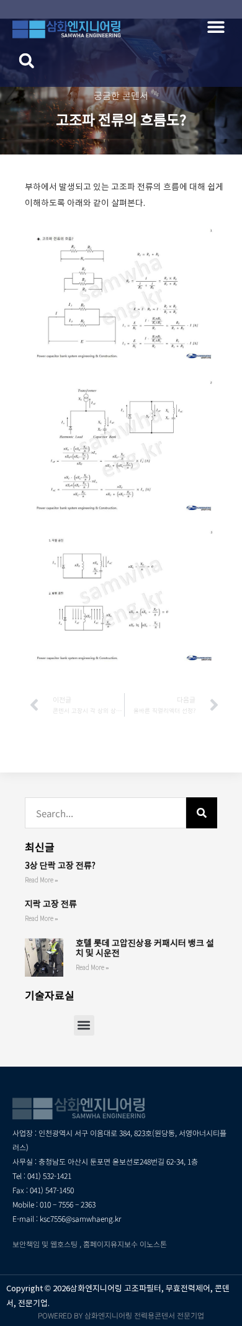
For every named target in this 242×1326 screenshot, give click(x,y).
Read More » (41, 880)
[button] (216, 26)
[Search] (201, 812)
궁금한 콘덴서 (121, 95)
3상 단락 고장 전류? (60, 865)
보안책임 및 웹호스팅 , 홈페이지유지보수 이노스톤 (89, 1244)
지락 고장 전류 (51, 904)
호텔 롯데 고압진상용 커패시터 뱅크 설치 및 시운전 (145, 948)
